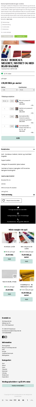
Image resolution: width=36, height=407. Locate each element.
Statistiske (5, 29)
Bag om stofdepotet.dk (9, 348)
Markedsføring (7, 24)
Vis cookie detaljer (6, 32)
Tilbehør (4, 369)
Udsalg (4, 373)
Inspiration (5, 377)
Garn (3, 367)
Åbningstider (6, 346)
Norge (4, 351)
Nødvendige (6, 22)
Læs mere (9, 19)
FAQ (3, 349)
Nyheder (4, 371)
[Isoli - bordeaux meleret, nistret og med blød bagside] (18, 44)
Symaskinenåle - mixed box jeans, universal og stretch (25, 118)
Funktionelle (6, 27)
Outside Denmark (7, 353)
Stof (3, 363)
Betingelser (5, 355)
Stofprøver (5, 375)
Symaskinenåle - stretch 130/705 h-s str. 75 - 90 (25, 128)
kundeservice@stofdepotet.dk (11, 331)
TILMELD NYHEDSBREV (18, 386)
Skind (3, 365)
